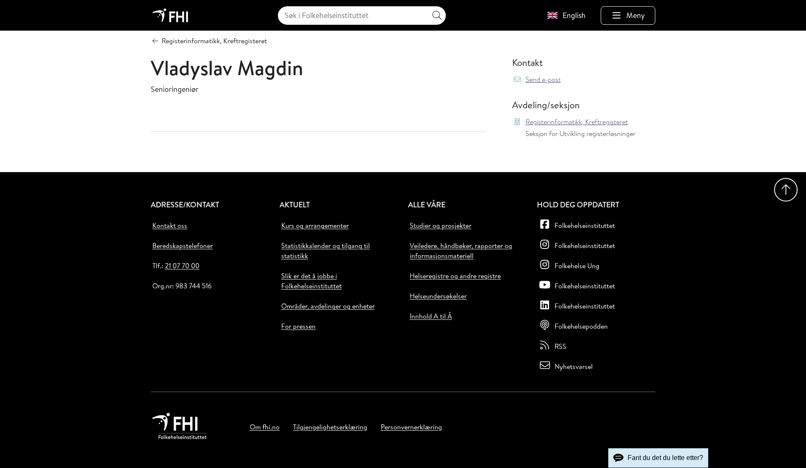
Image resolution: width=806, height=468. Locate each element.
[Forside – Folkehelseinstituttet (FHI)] (170, 15)
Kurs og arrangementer (315, 225)
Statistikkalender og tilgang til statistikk (325, 250)
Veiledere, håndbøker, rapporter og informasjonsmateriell (461, 250)
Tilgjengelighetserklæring (330, 426)
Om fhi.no (265, 426)
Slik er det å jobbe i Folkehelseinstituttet (311, 280)
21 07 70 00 (182, 265)
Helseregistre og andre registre (455, 275)
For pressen (298, 326)
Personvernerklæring (411, 426)
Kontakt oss (169, 225)
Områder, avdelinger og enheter (328, 306)
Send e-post (543, 79)
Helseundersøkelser (438, 296)
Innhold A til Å (431, 316)
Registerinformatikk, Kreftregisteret (577, 122)
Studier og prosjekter (440, 225)
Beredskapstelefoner (182, 245)
